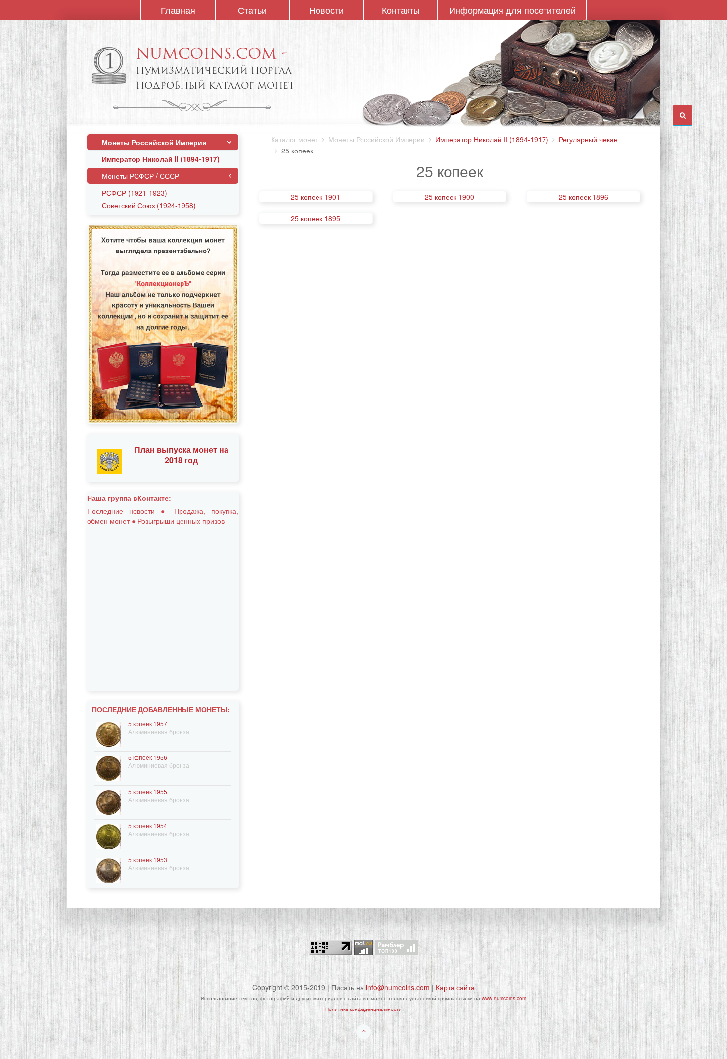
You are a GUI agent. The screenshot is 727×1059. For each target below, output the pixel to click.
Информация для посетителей (512, 9)
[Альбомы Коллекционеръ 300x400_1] (163, 323)
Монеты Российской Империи (154, 142)
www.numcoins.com (504, 998)
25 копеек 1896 (583, 197)
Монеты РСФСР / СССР (140, 176)
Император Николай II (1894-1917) (491, 139)
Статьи (252, 9)
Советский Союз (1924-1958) (149, 205)
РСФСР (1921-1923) (134, 193)
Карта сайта (455, 987)
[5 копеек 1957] (108, 733)
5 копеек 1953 (147, 860)
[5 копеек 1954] (108, 835)
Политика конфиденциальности (363, 1009)
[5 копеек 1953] (108, 869)
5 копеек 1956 (147, 757)
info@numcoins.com (398, 987)
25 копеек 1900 (449, 197)
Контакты (401, 9)
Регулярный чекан (588, 139)
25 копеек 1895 (315, 218)
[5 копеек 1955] (108, 801)
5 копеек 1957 (147, 723)
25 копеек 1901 (315, 197)
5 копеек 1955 (147, 791)
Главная (178, 9)
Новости (326, 9)
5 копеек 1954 (147, 825)
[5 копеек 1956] (108, 767)
